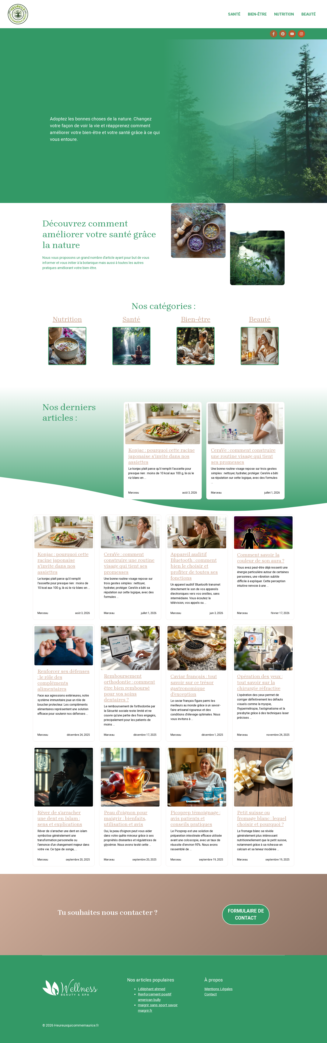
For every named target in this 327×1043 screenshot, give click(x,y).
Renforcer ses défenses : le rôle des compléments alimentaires (63, 680)
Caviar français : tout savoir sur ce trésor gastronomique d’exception (194, 685)
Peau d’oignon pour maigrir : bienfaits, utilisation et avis (125, 818)
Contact (210, 994)
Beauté (308, 14)
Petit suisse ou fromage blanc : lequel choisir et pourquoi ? (261, 818)
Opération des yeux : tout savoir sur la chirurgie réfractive (260, 682)
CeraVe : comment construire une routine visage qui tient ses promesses (243, 456)
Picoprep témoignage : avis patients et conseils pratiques (195, 818)
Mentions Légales (218, 989)
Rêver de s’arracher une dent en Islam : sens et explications (59, 818)
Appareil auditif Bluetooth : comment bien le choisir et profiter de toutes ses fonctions (194, 566)
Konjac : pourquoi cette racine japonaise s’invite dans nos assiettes (161, 456)
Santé (234, 14)
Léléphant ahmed (151, 989)
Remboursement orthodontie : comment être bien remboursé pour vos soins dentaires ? (129, 688)
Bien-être (257, 14)
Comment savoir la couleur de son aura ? (260, 558)
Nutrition (284, 14)
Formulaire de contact (246, 914)
